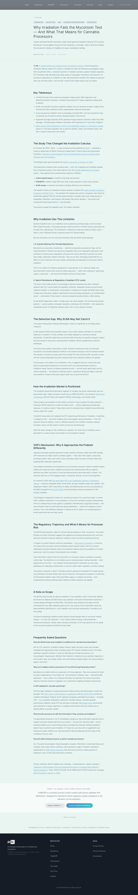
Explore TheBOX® (54, 805)
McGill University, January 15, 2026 (46, 773)
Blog (100, 5)
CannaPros (38, 5)
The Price (90, 5)
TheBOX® (51, 5)
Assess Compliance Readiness (79, 805)
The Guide (77, 5)
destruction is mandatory (84, 543)
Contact (110, 5)
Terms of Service (99, 851)
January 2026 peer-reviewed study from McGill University (62, 66)
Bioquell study (87, 703)
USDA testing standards (54, 750)
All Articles (38, 17)
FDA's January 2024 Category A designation (60, 694)
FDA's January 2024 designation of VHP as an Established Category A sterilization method (69, 126)
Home (27, 5)
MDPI (88, 148)
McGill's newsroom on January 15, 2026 (78, 162)
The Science (64, 5)
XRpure (68, 394)
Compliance (97, 856)
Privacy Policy (98, 846)
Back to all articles (70, 817)
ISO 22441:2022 (58, 489)
